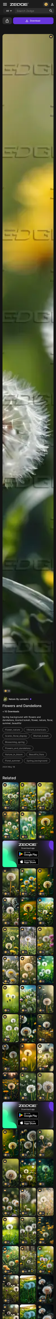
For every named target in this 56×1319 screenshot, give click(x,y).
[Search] (50, 10)
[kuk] (28, 1289)
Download (35, 20)
